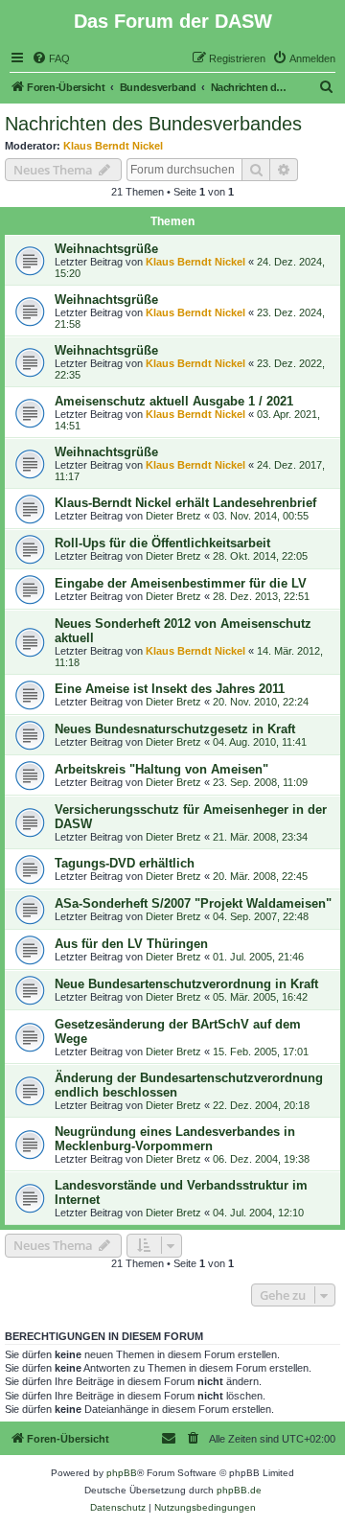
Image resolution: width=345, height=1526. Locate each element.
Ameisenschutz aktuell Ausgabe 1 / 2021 (174, 401)
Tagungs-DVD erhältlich (125, 863)
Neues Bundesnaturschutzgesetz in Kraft (175, 729)
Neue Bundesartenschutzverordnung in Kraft (186, 984)
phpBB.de (239, 1490)
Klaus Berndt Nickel (113, 145)
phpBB (121, 1473)
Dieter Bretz (173, 515)
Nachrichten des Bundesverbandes (153, 123)
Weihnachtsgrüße (106, 249)
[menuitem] (51, 58)
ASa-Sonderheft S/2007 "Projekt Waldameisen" (193, 903)
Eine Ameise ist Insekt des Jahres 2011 (170, 689)
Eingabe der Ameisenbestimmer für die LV (181, 583)
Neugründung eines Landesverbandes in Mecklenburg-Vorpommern (175, 1138)
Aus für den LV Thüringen (131, 943)
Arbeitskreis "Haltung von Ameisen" (161, 769)
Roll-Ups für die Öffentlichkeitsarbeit (162, 543)
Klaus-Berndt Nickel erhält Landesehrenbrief (185, 503)
